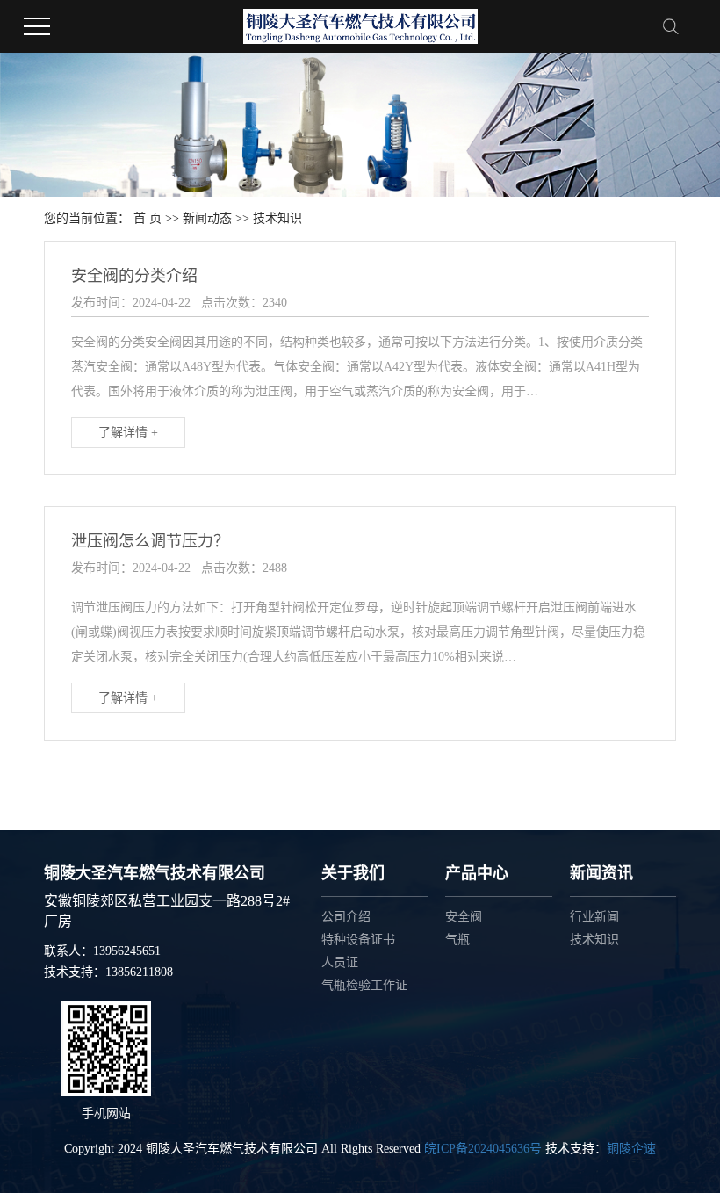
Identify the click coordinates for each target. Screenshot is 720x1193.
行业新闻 (594, 916)
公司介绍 (346, 916)
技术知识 (594, 939)
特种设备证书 (358, 939)
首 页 (147, 218)
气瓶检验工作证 (364, 985)
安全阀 (463, 916)
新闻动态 (207, 218)
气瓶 (457, 939)
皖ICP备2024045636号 (483, 1148)
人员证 (339, 962)
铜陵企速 (631, 1148)
